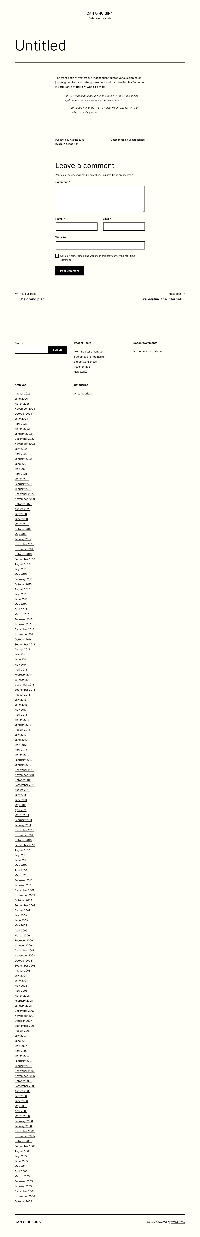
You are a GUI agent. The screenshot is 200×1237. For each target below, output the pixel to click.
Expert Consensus (85, 361)
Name (60, 218)
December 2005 (25, 1131)
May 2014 (21, 664)
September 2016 (25, 559)
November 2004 (25, 1196)
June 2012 (21, 739)
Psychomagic (82, 366)
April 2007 (21, 1050)
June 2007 (21, 1040)
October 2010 (23, 840)
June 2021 (21, 463)
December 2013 (24, 684)
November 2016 (24, 549)
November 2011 (24, 774)
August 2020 (22, 509)
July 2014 (21, 654)
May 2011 (20, 805)
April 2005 (21, 1171)
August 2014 (22, 649)
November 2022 (25, 443)
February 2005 (24, 1181)
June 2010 (21, 860)
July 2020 (21, 514)
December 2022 (25, 438)
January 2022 (23, 458)
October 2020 (23, 504)
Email (107, 218)
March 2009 (22, 935)
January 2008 (23, 1005)
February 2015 (23, 619)
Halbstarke (80, 371)
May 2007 (21, 1045)
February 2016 (23, 579)
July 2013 (20, 699)
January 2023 (23, 433)
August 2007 (22, 1030)
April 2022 (21, 453)
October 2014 (23, 639)
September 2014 (25, 644)
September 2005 (25, 1146)
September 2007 (25, 1025)
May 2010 (21, 865)
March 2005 (22, 1176)
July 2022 (21, 448)
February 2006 (24, 1121)
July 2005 (21, 1156)
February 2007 (24, 1060)
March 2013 (22, 719)
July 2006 (21, 1096)
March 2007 (22, 1055)
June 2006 (21, 1101)
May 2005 (21, 1166)
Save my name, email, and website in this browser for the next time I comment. (98, 257)
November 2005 (25, 1136)
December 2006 (25, 1070)
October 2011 (23, 779)
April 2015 (21, 609)
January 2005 (23, 1186)
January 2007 (23, 1065)
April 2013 (21, 714)
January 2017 (23, 539)
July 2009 (21, 915)
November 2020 (25, 498)
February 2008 (24, 1000)
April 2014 (21, 669)
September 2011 (25, 784)
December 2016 (24, 544)
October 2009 (23, 900)
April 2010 (21, 870)
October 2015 (23, 584)
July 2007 (21, 1035)
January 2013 (23, 724)
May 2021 (21, 468)
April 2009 (21, 930)
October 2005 (23, 1141)
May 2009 (21, 925)
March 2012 (22, 754)
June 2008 (21, 980)
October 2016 (23, 554)
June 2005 (21, 1161)
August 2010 (22, 850)
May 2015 (21, 604)
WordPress (178, 1221)
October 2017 (23, 529)
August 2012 (22, 729)
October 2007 (23, 1020)
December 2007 (24, 1010)
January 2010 (23, 885)
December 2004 (25, 1191)
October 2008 (23, 960)
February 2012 (23, 759)
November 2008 (25, 955)
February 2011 (23, 820)
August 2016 (22, 564)
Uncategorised (136, 139)
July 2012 (20, 734)
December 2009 (25, 890)
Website (60, 237)
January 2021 (23, 488)
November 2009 (25, 895)
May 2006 (21, 1106)
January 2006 (23, 1126)
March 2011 (22, 815)
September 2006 (25, 1085)
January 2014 (23, 679)
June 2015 (21, 599)
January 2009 (23, 945)
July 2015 (20, 594)
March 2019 (22, 524)
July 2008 (21, 975)
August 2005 (22, 1151)
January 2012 (23, 764)
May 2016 (21, 574)
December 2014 (24, 629)
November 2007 (25, 1015)
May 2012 (21, 744)
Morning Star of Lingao (88, 351)
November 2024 (25, 408)
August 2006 (22, 1091)
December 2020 (25, 493)
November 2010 (24, 835)
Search (19, 343)
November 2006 (25, 1075)
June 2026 (21, 398)
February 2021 (23, 483)
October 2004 (23, 1201)
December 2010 (24, 830)
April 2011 (21, 810)
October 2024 (23, 413)
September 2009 (25, 905)
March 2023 (22, 428)
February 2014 (24, 674)
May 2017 (21, 534)
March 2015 (22, 614)
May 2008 (21, 985)
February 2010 (23, 880)
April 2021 (21, 473)
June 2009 (21, 920)
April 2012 (21, 749)
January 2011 (23, 825)
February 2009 (24, 940)
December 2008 (25, 950)
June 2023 (21, 418)
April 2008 (21, 990)
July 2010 (20, 855)
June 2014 (21, 659)
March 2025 (22, 403)
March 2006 (22, 1116)
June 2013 (21, 704)
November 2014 (25, 634)
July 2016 (20, 569)
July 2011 (20, 794)
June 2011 (21, 800)
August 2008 (22, 970)
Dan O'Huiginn (100, 13)
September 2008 (25, 965)
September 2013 (25, 689)
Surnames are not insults (89, 356)
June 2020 (21, 519)
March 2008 (22, 995)
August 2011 (22, 789)
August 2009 (22, 910)
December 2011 (24, 769)
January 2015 (23, 624)
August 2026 (22, 393)
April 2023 (21, 423)
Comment (62, 182)
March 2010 (22, 875)
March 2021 (22, 478)
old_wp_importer (68, 143)
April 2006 (21, 1111)
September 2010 (25, 845)
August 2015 (22, 589)
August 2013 (22, 694)
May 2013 (21, 709)
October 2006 (23, 1080)
